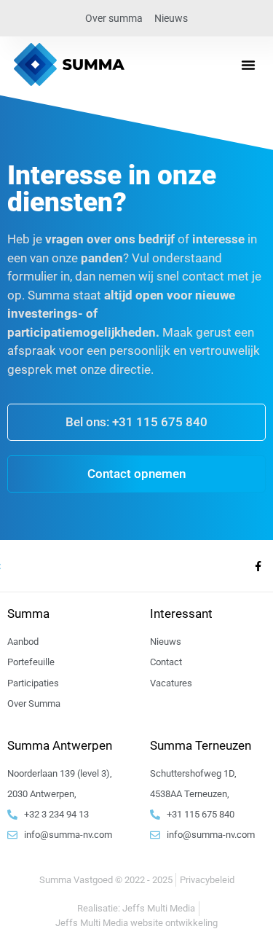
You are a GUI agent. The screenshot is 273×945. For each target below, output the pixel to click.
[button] (248, 65)
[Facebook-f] (258, 566)
